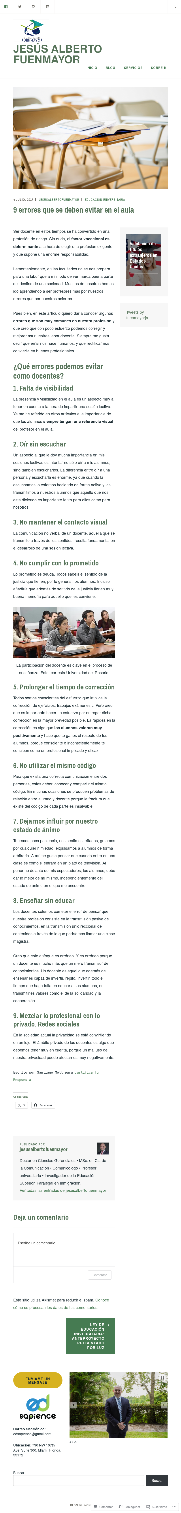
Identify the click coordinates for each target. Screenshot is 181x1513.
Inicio (92, 67)
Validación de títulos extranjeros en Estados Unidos (143, 255)
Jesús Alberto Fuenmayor (57, 54)
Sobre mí (159, 67)
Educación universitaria (105, 200)
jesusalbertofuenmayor (59, 200)
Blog (110, 67)
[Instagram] (34, 6)
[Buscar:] (174, 6)
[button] (73, 1405)
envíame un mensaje (37, 1380)
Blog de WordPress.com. (90, 1505)
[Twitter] (20, 6)
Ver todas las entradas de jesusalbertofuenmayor (63, 1190)
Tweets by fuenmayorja (137, 314)
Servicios (133, 67)
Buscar (18, 1472)
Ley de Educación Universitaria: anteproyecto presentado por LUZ (88, 1336)
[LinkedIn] (48, 6)
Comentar (100, 1275)
